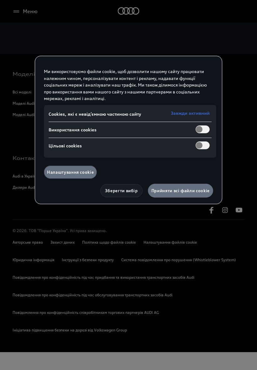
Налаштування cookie (70, 172)
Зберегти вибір (121, 190)
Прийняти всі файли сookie (180, 190)
